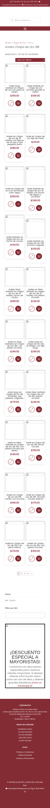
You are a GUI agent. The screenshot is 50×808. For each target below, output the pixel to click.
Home (8, 42)
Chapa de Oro (19, 42)
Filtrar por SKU (11, 608)
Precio (8, 594)
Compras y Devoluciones (25, 758)
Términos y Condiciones (25, 752)
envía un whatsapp (30, 684)
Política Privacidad (25, 755)
